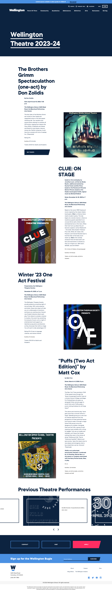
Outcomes (95, 11)
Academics (56, 11)
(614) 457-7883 (14, 577)
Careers (86, 568)
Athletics (77, 11)
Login (104, 6)
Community (45, 11)
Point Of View (32, 11)
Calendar (91, 6)
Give (99, 6)
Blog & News (70, 571)
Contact (25, 544)
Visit (56, 544)
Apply (86, 544)
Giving (105, 11)
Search (72, 6)
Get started (73, 1)
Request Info (81, 6)
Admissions (67, 11)
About (72, 568)
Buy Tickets (30, 152)
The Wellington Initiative (81, 571)
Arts (86, 11)
